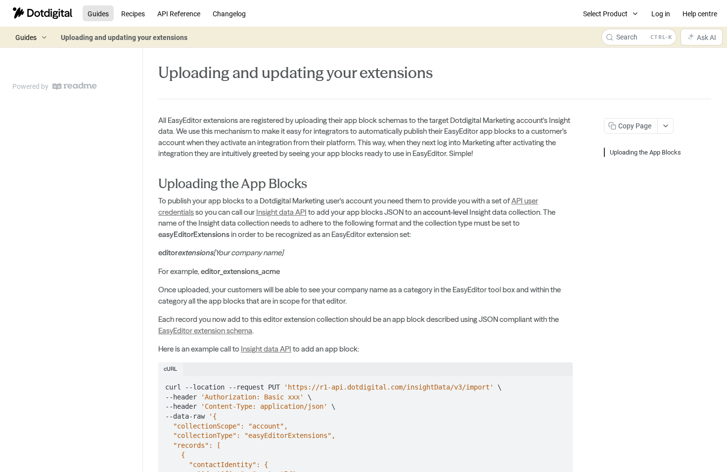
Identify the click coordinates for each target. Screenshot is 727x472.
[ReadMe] (74, 86)
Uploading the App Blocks (645, 152)
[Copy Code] (561, 384)
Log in (660, 13)
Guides (98, 13)
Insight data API (281, 212)
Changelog (229, 13)
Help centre (699, 13)
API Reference (178, 13)
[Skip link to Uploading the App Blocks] (151, 183)
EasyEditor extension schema (205, 330)
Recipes (133, 13)
